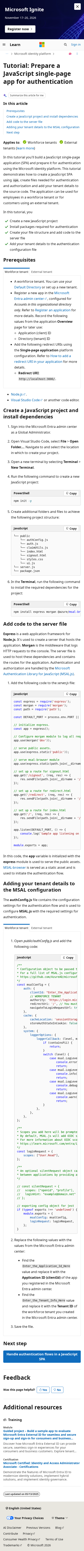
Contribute (10, 1533)
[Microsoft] (42, 44)
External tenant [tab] (41, 272)
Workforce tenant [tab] (16, 272)
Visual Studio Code (25, 400)
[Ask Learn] (70, 53)
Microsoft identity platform (32, 54)
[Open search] (65, 44)
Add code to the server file (24, 122)
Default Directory (27, 287)
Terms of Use (54, 1539)
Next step (13, 132)
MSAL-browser (14, 867)
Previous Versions (38, 1528)
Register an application (53, 310)
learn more (25, 148)
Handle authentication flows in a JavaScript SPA (42, 1356)
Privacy (27, 1533)
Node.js (17, 394)
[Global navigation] (4, 44)
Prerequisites (16, 111)
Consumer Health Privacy (20, 1539)
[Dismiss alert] (77, 6)
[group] (46, 611)
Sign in (76, 44)
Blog (58, 1528)
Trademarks (11, 1545)
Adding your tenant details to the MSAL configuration (43, 127)
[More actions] (77, 53)
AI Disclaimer (12, 1528)
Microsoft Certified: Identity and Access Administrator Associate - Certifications (41, 1465)
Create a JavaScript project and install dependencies (42, 116)
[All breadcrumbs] (6, 53)
